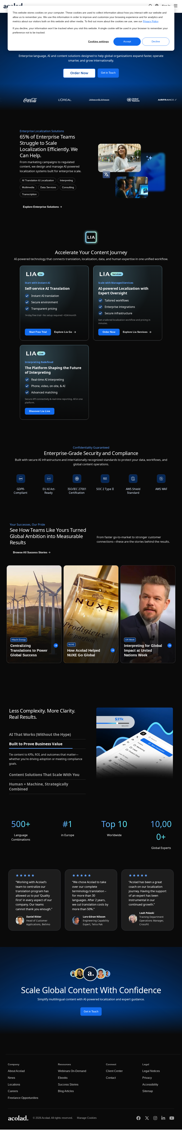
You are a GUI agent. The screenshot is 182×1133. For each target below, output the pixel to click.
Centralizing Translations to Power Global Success (28, 650)
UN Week (130, 640)
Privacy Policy (150, 21)
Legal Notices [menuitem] (151, 1070)
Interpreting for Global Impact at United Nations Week (143, 650)
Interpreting (66, 180)
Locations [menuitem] (14, 1083)
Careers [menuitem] (13, 1090)
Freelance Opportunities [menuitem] (23, 1097)
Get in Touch (108, 72)
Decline (156, 41)
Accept (127, 41)
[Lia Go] (54, 274)
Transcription (29, 194)
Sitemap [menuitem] (147, 1090)
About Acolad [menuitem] (16, 1070)
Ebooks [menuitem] (63, 1077)
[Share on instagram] (155, 1117)
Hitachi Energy (19, 640)
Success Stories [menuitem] (68, 1083)
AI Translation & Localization (38, 180)
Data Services (48, 187)
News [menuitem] (11, 1077)
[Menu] (175, 6)
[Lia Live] (54, 353)
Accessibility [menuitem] (150, 1083)
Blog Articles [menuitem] (66, 1090)
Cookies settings (98, 41)
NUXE (71, 644)
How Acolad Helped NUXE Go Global (83, 652)
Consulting (68, 187)
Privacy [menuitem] (147, 1077)
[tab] (47, 734)
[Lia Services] (127, 274)
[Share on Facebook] (138, 1117)
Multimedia (28, 187)
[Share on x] (147, 1117)
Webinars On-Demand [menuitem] (72, 1070)
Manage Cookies (87, 1117)
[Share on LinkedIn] (163, 1117)
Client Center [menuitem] (114, 1070)
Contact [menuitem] (111, 1077)
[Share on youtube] (171, 1117)
